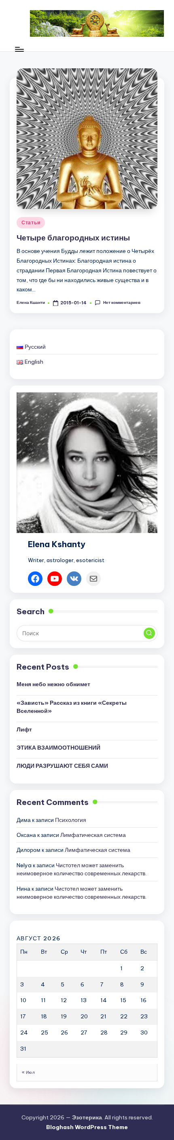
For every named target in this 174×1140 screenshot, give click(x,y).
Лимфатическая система (93, 835)
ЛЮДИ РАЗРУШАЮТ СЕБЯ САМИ (62, 765)
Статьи (30, 222)
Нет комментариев (121, 302)
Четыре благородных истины (73, 237)
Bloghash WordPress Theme (87, 1127)
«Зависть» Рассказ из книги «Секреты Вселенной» (72, 706)
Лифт (24, 729)
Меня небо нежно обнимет (53, 684)
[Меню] (19, 49)
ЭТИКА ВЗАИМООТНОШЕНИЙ (58, 747)
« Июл (28, 1072)
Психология (70, 820)
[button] (149, 633)
